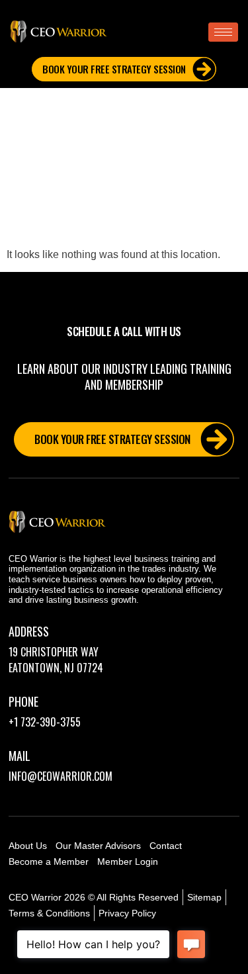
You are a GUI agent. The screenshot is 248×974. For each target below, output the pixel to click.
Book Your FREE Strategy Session (114, 69)
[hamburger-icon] (223, 32)
